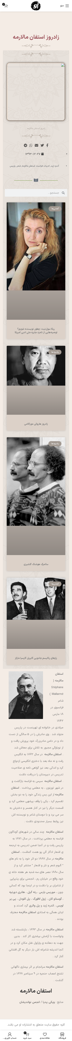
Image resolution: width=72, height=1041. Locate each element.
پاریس (12, 166)
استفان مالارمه (28, 166)
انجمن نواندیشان (29, 1002)
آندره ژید (55, 166)
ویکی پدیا (49, 1002)
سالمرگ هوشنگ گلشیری (36, 564)
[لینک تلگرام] (25, 145)
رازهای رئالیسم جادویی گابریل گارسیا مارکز (36, 658)
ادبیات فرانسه (43, 166)
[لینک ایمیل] (36, 145)
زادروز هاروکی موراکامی (36, 424)
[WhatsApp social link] (31, 145)
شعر (19, 166)
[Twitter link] (42, 145)
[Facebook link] (47, 145)
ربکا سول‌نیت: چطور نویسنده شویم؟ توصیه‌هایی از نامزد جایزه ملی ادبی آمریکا (36, 330)
